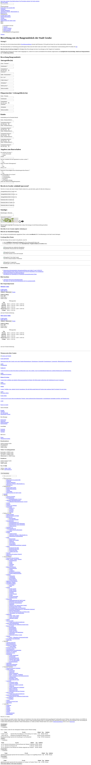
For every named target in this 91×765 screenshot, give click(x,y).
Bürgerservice (4, 13)
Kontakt (2, 410)
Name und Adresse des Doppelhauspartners (10, 181)
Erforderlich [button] (3, 725)
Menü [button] (2, 23)
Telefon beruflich (4, 88)
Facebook (3, 429)
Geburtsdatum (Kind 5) (6, 144)
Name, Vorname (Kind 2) (6, 125)
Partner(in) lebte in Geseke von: (8, 202)
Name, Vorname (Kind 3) (6, 131)
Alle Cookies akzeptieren (16, 763)
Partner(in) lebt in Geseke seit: (7, 199)
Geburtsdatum (4, 69)
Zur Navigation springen (24, 1)
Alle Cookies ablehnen (5, 763)
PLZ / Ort (3, 77)
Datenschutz (3, 419)
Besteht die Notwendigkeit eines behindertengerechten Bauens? (15, 170)
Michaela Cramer (5, 286)
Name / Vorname (5, 63)
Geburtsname (4, 66)
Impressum (3, 421)
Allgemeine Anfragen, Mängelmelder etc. (10, 11)
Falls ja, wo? (3, 167)
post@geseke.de (8, 469)
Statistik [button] (3, 738)
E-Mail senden (4, 289)
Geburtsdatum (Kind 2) (6, 128)
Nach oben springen (5, 1)
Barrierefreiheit (4, 423)
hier (76, 46)
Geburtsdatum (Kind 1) (6, 122)
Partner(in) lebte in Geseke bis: (7, 205)
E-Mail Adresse (4, 80)
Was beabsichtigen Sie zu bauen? (8, 174)
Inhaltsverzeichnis (5, 422)
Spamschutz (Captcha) (6, 217)
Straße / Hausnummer (6, 74)
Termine (2, 18)
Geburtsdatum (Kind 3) (6, 133)
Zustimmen (4, 727)
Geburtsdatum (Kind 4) (6, 139)
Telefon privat (4, 85)
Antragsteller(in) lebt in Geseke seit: (9, 191)
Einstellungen (4, 724)
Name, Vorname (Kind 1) (6, 119)
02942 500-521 (4, 319)
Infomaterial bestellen (5, 438)
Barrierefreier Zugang (5, 414)
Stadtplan (3, 411)
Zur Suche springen (35, 1)
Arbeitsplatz (4, 83)
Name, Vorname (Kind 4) (6, 136)
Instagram (3, 430)
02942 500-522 (4, 290)
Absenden (3, 226)
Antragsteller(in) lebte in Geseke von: (9, 194)
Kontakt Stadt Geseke (5, 15)
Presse (2, 437)
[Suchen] (1, 5)
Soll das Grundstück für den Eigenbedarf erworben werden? (14, 159)
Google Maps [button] (4, 749)
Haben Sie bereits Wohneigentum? (8, 163)
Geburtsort (3, 71)
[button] (20, 222)
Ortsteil (2, 156)
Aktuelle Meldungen (5, 10)
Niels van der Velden (6, 315)
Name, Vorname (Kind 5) (6, 142)
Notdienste (3, 9)
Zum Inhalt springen (14, 1)
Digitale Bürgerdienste (6, 16)
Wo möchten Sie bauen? (6, 152)
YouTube (3, 431)
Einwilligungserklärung (26, 44)
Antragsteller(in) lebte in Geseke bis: (9, 197)
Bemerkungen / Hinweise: (6, 212)
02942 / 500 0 (8, 468)
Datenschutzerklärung (58, 721)
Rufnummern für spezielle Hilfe (8, 7)
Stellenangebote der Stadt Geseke (8, 20)
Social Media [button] (3, 756)
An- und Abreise (4, 413)
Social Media (3, 19)
